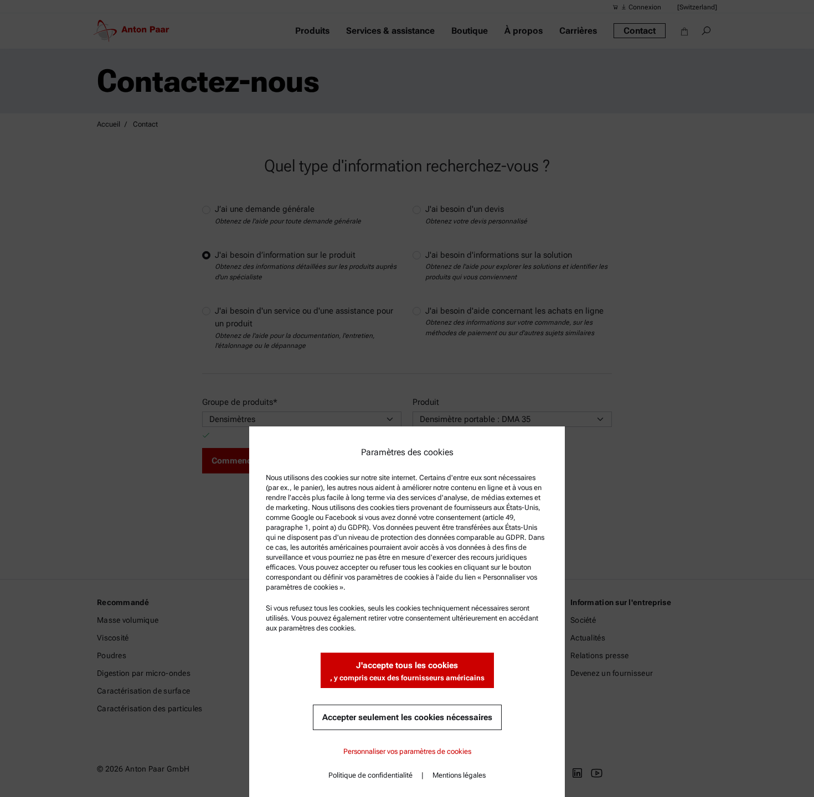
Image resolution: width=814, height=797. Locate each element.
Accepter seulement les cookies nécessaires (407, 717)
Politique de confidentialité (370, 775)
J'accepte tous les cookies (407, 671)
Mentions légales (459, 775)
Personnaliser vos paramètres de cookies (407, 751)
